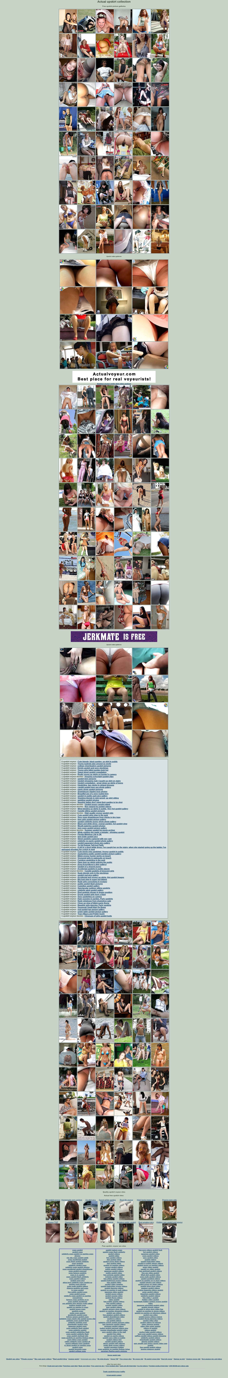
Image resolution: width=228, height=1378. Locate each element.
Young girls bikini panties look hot (93, 770)
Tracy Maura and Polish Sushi (91, 914)
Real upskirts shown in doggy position (95, 892)
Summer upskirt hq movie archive (100, 830)
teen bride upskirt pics (88, 837)
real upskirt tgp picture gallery (91, 910)
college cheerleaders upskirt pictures (94, 766)
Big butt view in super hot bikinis (92, 880)
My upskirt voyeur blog (152, 1359)
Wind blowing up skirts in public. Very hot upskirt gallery (103, 809)
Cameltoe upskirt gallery (89, 886)
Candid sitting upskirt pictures (91, 811)
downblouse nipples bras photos (92, 792)
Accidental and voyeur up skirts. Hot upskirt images (101, 877)
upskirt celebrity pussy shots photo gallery (97, 822)
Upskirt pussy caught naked (97, 804)
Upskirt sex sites (13, 1359)
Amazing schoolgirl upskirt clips (99, 777)
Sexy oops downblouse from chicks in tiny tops (99, 817)
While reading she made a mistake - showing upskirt (101, 832)
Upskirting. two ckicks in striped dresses (96, 785)
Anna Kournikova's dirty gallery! (92, 865)
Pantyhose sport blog (70, 1366)
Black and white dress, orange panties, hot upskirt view (102, 824)
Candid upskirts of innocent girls (99, 871)
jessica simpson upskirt (150, 1299)
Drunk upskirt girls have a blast (92, 895)
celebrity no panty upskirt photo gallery (95, 841)
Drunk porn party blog (54, 1366)
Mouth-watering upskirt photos (91, 826)
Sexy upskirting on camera (90, 897)
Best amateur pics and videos (212, 1359)
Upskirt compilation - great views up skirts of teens (100, 783)
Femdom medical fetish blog (158, 1366)
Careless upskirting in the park (91, 860)
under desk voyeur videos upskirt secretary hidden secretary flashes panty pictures (114, 1300)
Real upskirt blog (60, 1359)
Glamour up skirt (179, 1359)
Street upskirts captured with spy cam (95, 839)
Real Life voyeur (166, 1359)
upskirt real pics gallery (88, 875)
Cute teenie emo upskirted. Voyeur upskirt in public (101, 852)
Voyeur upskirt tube (114, 1355)
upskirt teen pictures (87, 779)
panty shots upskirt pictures (90, 789)
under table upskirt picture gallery (93, 912)
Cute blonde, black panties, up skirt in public (98, 762)
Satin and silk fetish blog (128, 1366)
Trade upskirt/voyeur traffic (114, 1372)
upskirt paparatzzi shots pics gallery (94, 843)
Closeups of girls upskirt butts (98, 916)
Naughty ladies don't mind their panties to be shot (100, 802)
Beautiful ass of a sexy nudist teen (93, 794)
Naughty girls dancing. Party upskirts (94, 905)
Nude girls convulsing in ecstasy (92, 882)
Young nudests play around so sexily (94, 764)
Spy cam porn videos (43, 1359)
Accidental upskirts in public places (94, 869)
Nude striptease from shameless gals (94, 901)
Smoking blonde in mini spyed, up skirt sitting (98, 798)
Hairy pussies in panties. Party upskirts (95, 899)
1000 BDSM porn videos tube (179, 1366)
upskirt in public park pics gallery (92, 796)
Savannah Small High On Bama (92, 907)
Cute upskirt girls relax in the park (93, 815)
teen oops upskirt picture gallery (92, 828)
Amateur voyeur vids (193, 1359)
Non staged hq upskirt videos (98, 807)
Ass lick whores (142, 1366)
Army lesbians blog (112, 1366)
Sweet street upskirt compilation (92, 772)
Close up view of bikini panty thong (93, 903)
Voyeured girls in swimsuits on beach (94, 858)
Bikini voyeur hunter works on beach (94, 856)
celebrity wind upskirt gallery (90, 890)
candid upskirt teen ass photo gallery (94, 787)
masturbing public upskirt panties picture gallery (99, 854)
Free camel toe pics (97, 1366)
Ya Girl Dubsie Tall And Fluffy (91, 845)
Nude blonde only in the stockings (93, 873)
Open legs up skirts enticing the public (95, 862)
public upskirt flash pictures (90, 884)
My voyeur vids (138, 1359)
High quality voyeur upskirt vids (99, 813)
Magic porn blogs (84, 1366)
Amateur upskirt (73, 1359)
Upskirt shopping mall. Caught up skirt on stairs (99, 781)
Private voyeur (27, 1359)
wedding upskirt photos (88, 800)
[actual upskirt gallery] (160, 106)
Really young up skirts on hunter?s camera (97, 774)
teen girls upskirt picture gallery (92, 819)
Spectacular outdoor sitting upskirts (94, 888)
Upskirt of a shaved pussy (89, 867)
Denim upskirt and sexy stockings (93, 768)
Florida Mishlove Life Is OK (90, 834)
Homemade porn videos (88, 1359)
